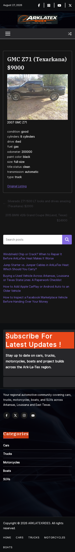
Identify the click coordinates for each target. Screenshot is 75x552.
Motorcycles (11, 462)
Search (67, 240)
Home (7, 537)
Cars (6, 445)
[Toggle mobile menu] (8, 34)
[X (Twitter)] (15, 415)
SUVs (6, 479)
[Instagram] (51, 5)
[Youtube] (62, 5)
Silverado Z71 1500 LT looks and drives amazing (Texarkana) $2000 (39, 203)
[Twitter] (70, 5)
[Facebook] (41, 5)
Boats (7, 470)
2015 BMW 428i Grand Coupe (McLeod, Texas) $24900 (36, 217)
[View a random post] (70, 34)
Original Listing (17, 186)
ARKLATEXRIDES (39, 523)
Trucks (7, 453)
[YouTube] (33, 415)
